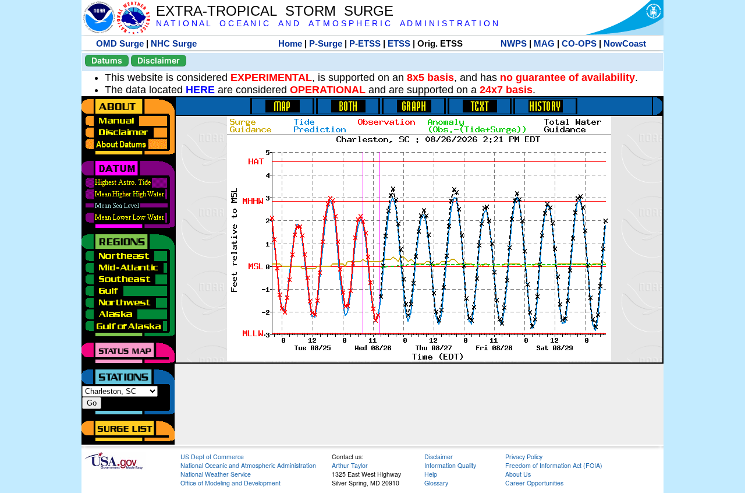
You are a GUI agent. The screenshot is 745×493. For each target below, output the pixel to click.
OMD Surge (120, 43)
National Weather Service (215, 474)
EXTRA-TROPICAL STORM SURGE (274, 11)
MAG (544, 43)
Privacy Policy (523, 456)
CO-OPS (579, 43)
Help (430, 474)
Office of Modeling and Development (230, 482)
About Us (518, 474)
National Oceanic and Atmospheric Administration (248, 465)
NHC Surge (174, 43)
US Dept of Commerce (212, 456)
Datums (106, 60)
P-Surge (325, 43)
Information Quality (450, 465)
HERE (200, 90)
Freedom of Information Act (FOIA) (553, 465)
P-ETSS (365, 43)
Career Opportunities (534, 482)
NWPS (514, 43)
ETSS (399, 43)
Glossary (436, 482)
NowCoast (625, 43)
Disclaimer (158, 60)
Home (290, 43)
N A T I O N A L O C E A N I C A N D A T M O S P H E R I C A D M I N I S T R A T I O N (327, 23)
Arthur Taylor (350, 465)
